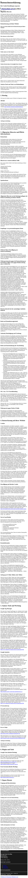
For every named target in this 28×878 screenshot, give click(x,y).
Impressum (5, 866)
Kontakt (4, 865)
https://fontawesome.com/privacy (7, 777)
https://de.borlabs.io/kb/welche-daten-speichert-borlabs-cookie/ (13, 508)
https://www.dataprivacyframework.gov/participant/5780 (12, 649)
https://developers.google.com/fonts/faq (9, 761)
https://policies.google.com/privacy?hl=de (9, 764)
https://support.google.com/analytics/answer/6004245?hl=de (13, 738)
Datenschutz (5, 867)
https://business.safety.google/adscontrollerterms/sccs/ (11, 691)
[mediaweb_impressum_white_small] (9, 876)
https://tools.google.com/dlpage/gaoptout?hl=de (10, 733)
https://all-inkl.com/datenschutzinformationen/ (13, 106)
